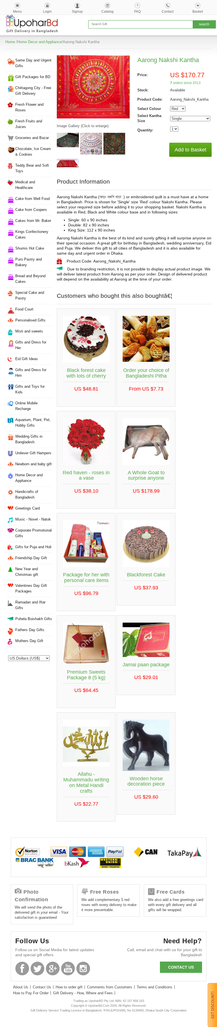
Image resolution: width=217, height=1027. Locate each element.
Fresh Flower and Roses (29, 107)
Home (10, 42)
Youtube (68, 968)
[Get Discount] (212, 1004)
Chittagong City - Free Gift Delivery (33, 91)
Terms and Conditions (154, 987)
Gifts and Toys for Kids (30, 389)
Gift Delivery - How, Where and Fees (83, 993)
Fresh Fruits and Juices (28, 124)
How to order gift (69, 987)
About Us (20, 987)
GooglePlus (53, 968)
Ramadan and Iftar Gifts (30, 605)
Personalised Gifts (30, 320)
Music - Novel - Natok (33, 519)
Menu (17, 12)
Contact (167, 12)
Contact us (181, 967)
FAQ (137, 12)
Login (47, 12)
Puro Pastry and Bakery (28, 262)
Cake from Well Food (32, 199)
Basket (197, 12)
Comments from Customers (109, 987)
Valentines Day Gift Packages (31, 588)
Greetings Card (27, 508)
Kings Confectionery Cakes (31, 234)
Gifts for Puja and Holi (33, 547)
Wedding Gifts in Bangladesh (28, 439)
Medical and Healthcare (25, 185)
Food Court (24, 309)
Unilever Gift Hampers (33, 453)
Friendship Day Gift (31, 558)
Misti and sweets (29, 331)
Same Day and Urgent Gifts (33, 63)
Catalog (107, 12)
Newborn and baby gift (33, 464)
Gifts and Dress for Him (30, 373)
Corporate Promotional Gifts (33, 533)
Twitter (37, 968)
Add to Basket (190, 150)
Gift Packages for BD (32, 77)
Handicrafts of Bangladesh (26, 494)
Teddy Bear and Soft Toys (32, 168)
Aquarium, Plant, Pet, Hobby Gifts (33, 422)
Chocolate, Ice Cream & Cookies (33, 152)
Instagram (83, 968)
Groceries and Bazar (32, 138)
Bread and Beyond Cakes (30, 279)
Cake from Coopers (31, 210)
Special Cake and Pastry (29, 295)
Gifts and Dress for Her (30, 345)
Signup (77, 12)
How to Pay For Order (31, 993)
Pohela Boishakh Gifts (33, 619)
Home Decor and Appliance (39, 42)
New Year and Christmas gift (26, 572)
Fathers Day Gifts (29, 630)
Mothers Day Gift (29, 641)
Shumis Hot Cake (29, 248)
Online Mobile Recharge (26, 406)
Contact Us (42, 987)
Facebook (22, 968)
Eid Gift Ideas (26, 359)
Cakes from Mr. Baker (33, 221)
